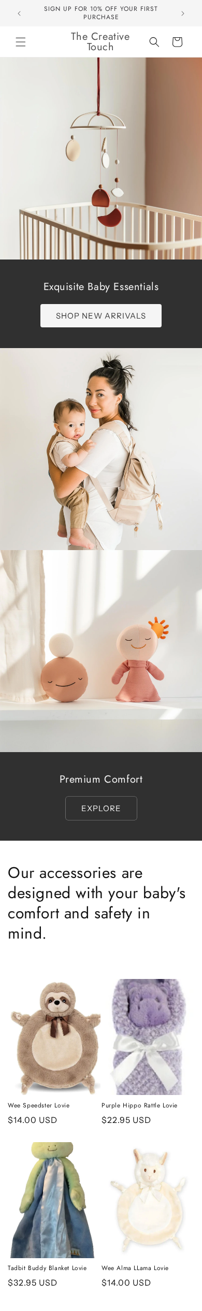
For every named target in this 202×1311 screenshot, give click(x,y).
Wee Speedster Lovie (38, 1106)
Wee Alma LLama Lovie (135, 1268)
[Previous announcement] (19, 13)
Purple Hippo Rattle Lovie (140, 1106)
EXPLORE (101, 808)
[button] (20, 42)
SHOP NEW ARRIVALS (101, 316)
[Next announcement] (182, 13)
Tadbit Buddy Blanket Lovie (47, 1268)
